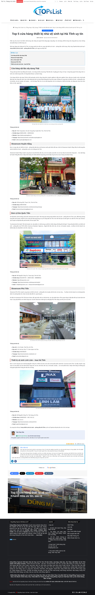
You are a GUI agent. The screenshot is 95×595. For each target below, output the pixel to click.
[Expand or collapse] (83, 53)
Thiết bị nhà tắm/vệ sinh (45, 27)
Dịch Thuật (86, 1)
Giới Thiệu (70, 525)
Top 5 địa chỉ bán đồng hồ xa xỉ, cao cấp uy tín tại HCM (33, 1)
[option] (47, 495)
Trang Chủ (17, 27)
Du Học (91, 1)
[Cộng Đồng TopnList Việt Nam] (47, 10)
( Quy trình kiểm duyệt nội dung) (34, 435)
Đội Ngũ (69, 529)
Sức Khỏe (15, 20)
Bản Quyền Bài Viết (73, 533)
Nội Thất (68, 20)
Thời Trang (75, 1)
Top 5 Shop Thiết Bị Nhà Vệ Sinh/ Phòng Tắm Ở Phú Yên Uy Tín (32, 494)
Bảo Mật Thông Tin (73, 535)
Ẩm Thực (60, 20)
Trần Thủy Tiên (20, 432)
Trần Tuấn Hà (40, 37)
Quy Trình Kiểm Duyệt (74, 531)
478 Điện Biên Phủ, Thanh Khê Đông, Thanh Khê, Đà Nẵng (57, 533)
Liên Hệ (69, 527)
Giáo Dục (50, 20)
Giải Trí (24, 20)
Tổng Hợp (77, 20)
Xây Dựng (35, 27)
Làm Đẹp (32, 20)
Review (61, 1)
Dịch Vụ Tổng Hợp (26, 27)
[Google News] (51, 467)
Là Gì (65, 1)
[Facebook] (15, 461)
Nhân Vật (70, 1)
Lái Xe (81, 1)
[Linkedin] (12, 461)
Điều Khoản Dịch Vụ (73, 538)
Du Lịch (41, 20)
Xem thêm (39, 535)
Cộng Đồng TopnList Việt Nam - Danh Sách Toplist (27, 592)
